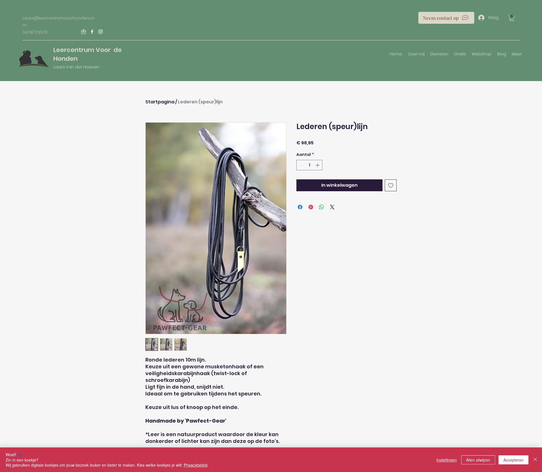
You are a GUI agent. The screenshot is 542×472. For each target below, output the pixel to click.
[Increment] (318, 165)
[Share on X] (332, 207)
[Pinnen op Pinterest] (310, 207)
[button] (512, 18)
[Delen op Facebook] (300, 207)
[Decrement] (300, 165)
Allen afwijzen (478, 460)
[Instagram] (100, 31)
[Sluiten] (535, 459)
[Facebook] (92, 31)
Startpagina (159, 102)
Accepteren (513, 460)
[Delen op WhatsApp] (321, 207)
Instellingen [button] (446, 460)
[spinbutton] (309, 165)
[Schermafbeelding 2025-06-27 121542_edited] (83, 31)
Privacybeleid (195, 465)
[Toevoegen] (391, 185)
